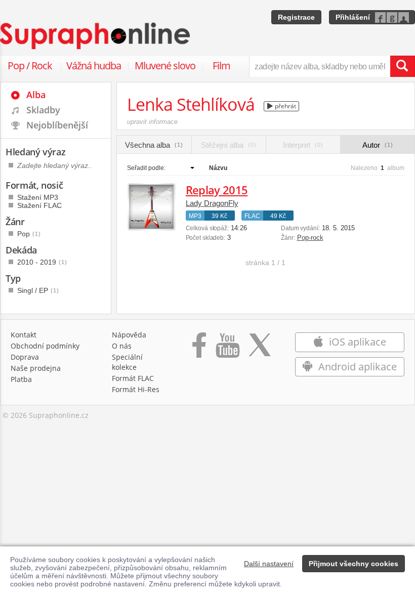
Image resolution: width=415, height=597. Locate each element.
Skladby (43, 110)
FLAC (252, 216)
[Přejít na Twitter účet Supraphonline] (259, 350)
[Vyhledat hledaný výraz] (402, 66)
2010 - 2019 (42, 262)
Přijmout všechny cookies (353, 564)
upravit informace (152, 121)
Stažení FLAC (39, 205)
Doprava (25, 357)
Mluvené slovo (165, 65)
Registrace (296, 17)
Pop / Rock (30, 65)
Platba (21, 379)
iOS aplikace (356, 342)
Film (221, 65)
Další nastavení (269, 564)
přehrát (284, 106)
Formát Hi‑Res (135, 389)
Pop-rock (310, 237)
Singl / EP (38, 290)
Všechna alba (154, 145)
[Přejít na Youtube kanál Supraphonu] (227, 350)
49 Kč (278, 216)
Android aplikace (356, 366)
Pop (29, 234)
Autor (377, 145)
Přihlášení (353, 17)
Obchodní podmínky (45, 346)
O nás (122, 346)
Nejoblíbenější (57, 125)
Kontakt (23, 334)
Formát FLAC (133, 378)
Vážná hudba (93, 65)
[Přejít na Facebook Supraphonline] (199, 350)
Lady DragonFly (212, 203)
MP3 (195, 216)
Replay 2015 (217, 189)
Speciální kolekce (127, 362)
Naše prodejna (36, 368)
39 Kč (219, 216)
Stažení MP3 (37, 197)
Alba (36, 95)
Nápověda (129, 334)
